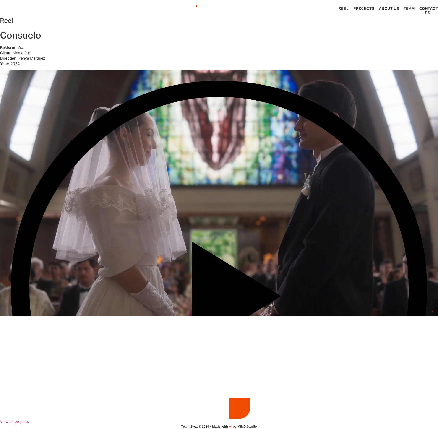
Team (409, 8)
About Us (389, 8)
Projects (363, 8)
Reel (343, 8)
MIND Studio (247, 426)
